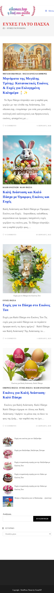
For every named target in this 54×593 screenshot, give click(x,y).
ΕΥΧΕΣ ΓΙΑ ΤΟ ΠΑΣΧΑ (16, 28)
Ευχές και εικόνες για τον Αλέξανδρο (28, 438)
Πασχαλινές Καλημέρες (35, 74)
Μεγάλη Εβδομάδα (12, 74)
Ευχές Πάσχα (9, 300)
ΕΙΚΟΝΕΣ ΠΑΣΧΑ (10, 388)
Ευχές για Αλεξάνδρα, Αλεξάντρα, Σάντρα (30, 450)
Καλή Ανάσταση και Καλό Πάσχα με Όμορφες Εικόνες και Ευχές (26, 196)
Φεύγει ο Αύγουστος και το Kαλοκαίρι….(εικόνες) (33, 498)
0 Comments (10, 126)
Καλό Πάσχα (26, 187)
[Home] (4, 28)
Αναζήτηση (7, 514)
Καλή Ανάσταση (11, 187)
